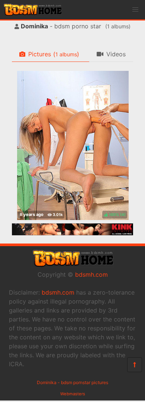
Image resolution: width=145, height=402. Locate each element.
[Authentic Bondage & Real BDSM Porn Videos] (72, 233)
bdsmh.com (91, 274)
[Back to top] (134, 364)
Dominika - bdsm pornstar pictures (72, 382)
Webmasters (72, 393)
